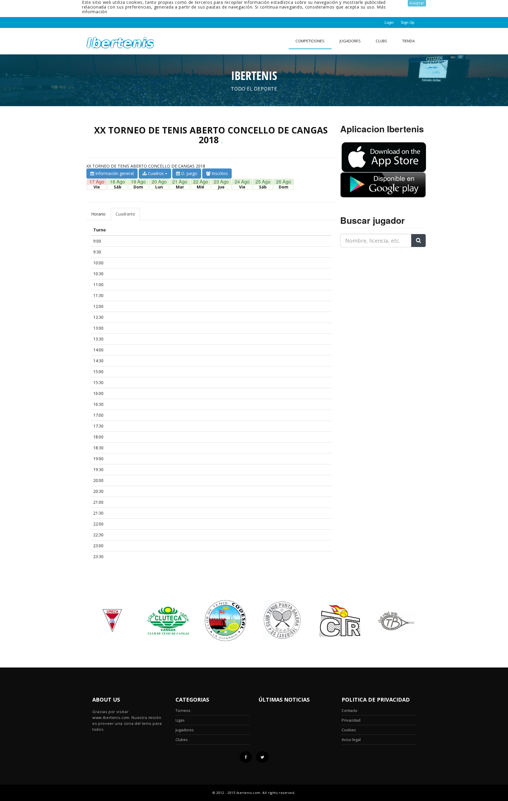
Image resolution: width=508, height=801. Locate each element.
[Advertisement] (377, 289)
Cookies (349, 729)
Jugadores (350, 41)
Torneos (183, 710)
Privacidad (351, 720)
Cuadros (156, 173)
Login (389, 22)
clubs (381, 41)
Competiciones (310, 41)
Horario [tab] (98, 214)
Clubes (182, 739)
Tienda (408, 41)
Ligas (180, 720)
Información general (114, 173)
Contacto (349, 710)
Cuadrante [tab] (125, 214)
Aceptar (417, 3)
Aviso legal (351, 739)
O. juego (188, 173)
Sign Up (407, 22)
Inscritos (219, 173)
